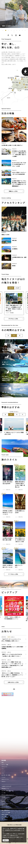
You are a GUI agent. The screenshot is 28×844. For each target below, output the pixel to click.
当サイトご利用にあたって (7, 790)
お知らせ (3, 781)
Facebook (8, 35)
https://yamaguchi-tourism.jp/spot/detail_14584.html (14, 346)
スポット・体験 (5, 764)
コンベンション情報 (6, 812)
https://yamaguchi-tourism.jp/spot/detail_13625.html (14, 360)
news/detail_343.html (6, 673)
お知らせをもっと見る (13, 682)
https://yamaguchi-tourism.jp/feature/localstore (14, 173)
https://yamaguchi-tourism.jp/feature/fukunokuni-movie (12, 0)
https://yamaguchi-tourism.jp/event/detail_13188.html (14, 258)
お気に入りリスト (5, 779)
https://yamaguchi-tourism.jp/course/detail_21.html (14, 390)
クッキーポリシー (10, 837)
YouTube (20, 35)
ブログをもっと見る (13, 318)
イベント (3, 771)
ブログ (3, 773)
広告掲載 (3, 797)
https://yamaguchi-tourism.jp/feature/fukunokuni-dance (14, 608)
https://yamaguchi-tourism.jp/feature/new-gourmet (14, 131)
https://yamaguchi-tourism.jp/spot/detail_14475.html (14, 266)
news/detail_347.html (6, 654)
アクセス (3, 777)
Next (26, 298)
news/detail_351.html (6, 639)
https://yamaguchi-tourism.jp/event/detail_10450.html (14, 221)
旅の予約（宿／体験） (6, 775)
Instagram (16, 35)
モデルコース (4, 766)
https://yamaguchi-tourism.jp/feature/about (14, 164)
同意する (6, 840)
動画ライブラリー (5, 801)
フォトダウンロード (6, 799)
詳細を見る (8, 489)
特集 (2, 762)
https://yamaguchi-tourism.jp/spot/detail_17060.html (14, 249)
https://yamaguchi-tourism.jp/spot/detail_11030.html (14, 241)
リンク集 (3, 792)
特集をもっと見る (13, 191)
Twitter (12, 35)
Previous (2, 298)
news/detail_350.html (6, 646)
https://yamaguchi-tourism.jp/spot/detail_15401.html (14, 375)
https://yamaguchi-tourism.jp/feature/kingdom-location (14, 183)
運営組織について (5, 788)
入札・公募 (4, 816)
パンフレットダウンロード (7, 803)
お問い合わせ (4, 805)
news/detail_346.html (6, 663)
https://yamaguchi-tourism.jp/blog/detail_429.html (14, 303)
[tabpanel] (14, 14)
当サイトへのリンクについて (8, 794)
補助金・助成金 (5, 814)
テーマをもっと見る (13, 574)
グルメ (3, 768)
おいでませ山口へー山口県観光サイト (9, 2)
